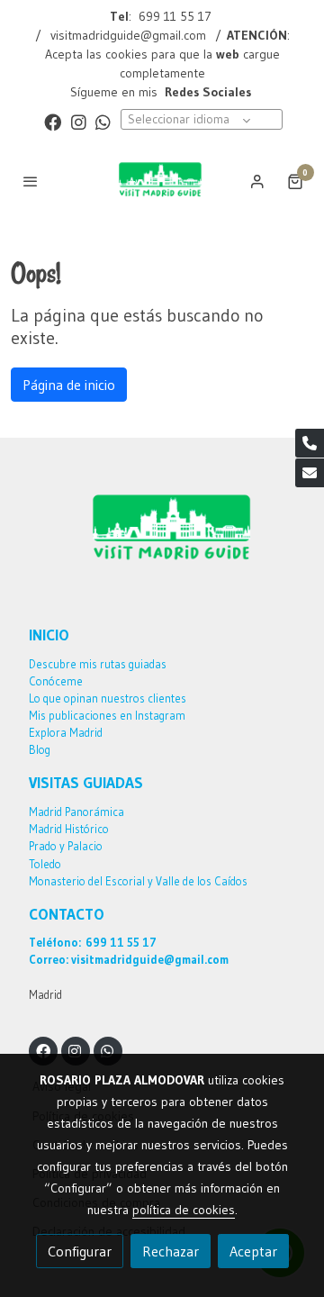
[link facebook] (52, 121)
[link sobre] (162, 541)
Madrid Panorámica (76, 812)
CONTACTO (66, 914)
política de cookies (183, 1210)
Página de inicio (68, 385)
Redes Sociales (206, 92)
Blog (39, 750)
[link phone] (309, 443)
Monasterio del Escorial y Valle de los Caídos (138, 881)
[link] (162, 181)
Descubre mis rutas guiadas (97, 664)
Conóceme (56, 681)
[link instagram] (78, 121)
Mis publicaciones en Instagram (107, 715)
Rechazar (170, 1251)
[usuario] (257, 181)
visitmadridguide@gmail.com (128, 35)
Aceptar (253, 1251)
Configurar (80, 1251)
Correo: (48, 959)
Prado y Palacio (66, 846)
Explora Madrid (66, 732)
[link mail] (309, 472)
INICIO (49, 635)
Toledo (45, 864)
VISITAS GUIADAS (86, 783)
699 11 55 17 (175, 16)
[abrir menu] (30, 181)
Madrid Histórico (69, 829)
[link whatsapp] (103, 121)
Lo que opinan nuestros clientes (107, 698)
